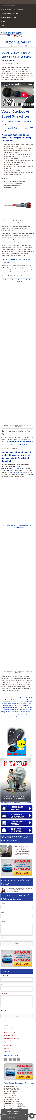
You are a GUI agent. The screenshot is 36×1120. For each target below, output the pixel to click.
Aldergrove (20, 468)
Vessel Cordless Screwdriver (19, 713)
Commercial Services (10, 1029)
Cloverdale (9, 470)
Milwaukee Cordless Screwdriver (15, 707)
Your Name (4, 903)
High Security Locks (9, 1042)
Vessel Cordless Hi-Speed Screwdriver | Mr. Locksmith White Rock (16, 57)
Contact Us (5, 26)
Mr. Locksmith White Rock (9, 445)
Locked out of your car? (9, 14)
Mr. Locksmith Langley (11, 121)
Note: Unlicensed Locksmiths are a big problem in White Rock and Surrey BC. (16, 803)
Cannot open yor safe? (8, 18)
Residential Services (9, 1035)
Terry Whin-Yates (15, 64)
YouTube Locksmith (6, 703)
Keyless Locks (8, 1045)
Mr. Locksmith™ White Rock (16, 701)
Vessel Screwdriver (13, 719)
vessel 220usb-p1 (15, 711)
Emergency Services (9, 1032)
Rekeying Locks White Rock (12, 1038)
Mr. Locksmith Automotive (12, 128)
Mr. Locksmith (8, 700)
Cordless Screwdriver (14, 698)
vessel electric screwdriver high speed (15, 714)
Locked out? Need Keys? (9, 6)
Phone (2, 912)
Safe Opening (7, 1048)
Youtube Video (16, 703)
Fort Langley (18, 472)
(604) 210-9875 (22, 445)
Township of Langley (27, 474)
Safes (3, 22)
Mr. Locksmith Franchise (7, 709)
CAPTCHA (3, 937)
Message (3, 921)
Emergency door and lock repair (12, 10)
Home (3, 2)
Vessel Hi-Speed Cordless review (13, 717)
